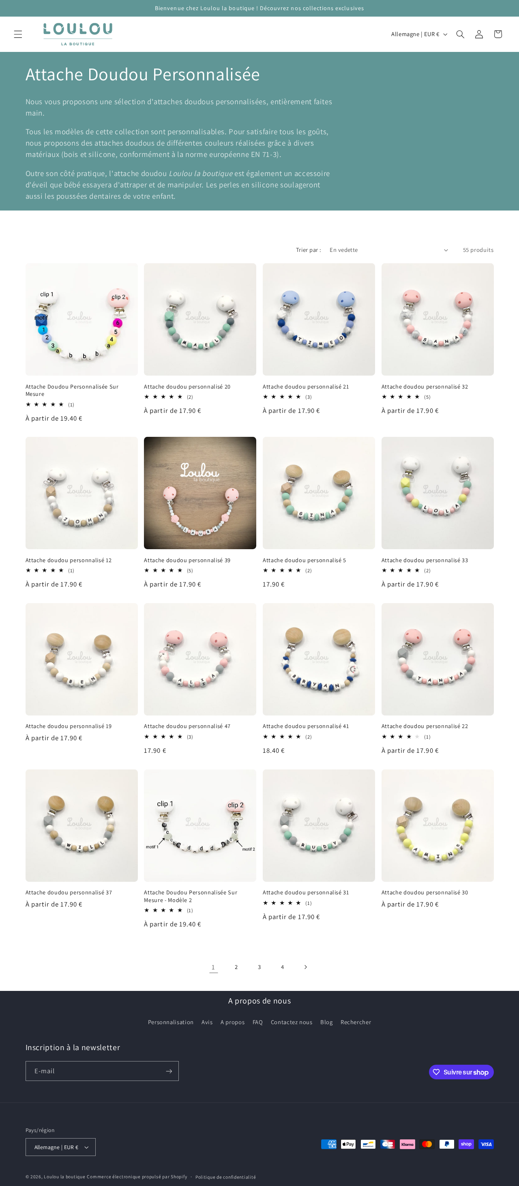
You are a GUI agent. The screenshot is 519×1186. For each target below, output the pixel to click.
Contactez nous (292, 1022)
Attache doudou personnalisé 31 (306, 892)
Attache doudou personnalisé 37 (69, 892)
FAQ (258, 1022)
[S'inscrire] (168, 1071)
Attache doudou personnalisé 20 (187, 386)
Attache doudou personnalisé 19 (69, 726)
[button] (18, 34)
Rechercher (356, 1022)
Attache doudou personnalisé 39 (187, 560)
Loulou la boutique (64, 1176)
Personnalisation (171, 1022)
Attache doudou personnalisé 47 (187, 726)
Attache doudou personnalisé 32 (425, 386)
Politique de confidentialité (225, 1177)
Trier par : (309, 250)
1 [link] (213, 967)
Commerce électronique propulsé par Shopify (137, 1176)
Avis (207, 1022)
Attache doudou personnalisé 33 (425, 560)
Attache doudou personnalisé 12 (69, 560)
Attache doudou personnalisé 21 (306, 386)
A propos (232, 1022)
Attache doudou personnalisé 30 (425, 892)
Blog (326, 1022)
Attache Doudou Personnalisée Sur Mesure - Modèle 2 (190, 896)
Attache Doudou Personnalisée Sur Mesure (72, 390)
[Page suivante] (305, 967)
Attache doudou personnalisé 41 (306, 726)
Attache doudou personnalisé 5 (304, 560)
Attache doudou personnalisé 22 (425, 726)
